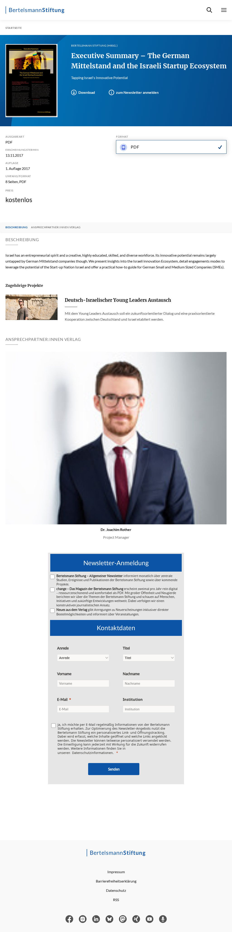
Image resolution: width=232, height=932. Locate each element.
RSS (116, 899)
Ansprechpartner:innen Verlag (55, 227)
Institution (133, 699)
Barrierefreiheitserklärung (116, 881)
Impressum (116, 872)
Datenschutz (116, 890)
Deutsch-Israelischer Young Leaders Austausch (118, 300)
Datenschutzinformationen (92, 753)
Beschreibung (16, 227)
